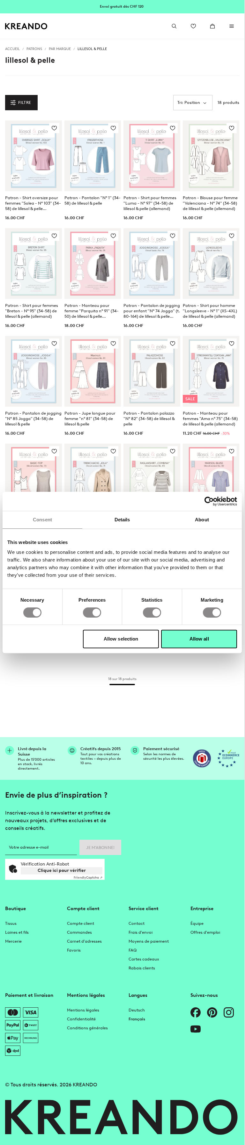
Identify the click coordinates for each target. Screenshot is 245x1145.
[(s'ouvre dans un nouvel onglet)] (202, 758)
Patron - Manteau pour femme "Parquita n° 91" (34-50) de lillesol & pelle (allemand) (91, 311)
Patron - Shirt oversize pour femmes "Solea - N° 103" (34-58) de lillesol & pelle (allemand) (33, 203)
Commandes (79, 932)
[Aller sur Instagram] (229, 1012)
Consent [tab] (42, 519)
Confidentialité (81, 1019)
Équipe (197, 923)
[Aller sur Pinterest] (212, 1012)
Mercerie (13, 941)
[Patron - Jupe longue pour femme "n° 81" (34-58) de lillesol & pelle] (92, 371)
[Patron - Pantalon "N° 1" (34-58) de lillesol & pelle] (92, 155)
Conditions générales (87, 1027)
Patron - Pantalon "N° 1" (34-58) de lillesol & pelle (92, 200)
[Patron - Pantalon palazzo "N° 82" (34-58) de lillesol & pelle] (151, 371)
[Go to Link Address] (122, 6)
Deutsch (137, 1010)
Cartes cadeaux (144, 959)
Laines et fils (17, 932)
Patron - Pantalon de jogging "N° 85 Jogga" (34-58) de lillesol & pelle (33, 418)
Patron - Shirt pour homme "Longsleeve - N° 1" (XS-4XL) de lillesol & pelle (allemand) (210, 311)
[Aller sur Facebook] (195, 1012)
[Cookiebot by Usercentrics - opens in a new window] (209, 501)
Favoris (74, 950)
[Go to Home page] (26, 26)
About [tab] (202, 519)
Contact (137, 923)
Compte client (80, 923)
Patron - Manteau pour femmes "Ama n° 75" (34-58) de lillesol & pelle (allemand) (210, 418)
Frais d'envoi (140, 932)
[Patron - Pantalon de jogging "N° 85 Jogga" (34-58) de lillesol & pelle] (33, 371)
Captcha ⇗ (88, 877)
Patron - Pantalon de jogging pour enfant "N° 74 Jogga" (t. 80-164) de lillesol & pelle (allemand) (151, 311)
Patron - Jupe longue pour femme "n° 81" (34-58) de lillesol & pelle (89, 418)
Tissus (11, 923)
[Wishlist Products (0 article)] (193, 26)
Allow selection (121, 638)
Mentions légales (83, 1010)
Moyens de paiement (149, 941)
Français (137, 1019)
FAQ (133, 950)
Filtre (24, 102)
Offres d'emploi (205, 932)
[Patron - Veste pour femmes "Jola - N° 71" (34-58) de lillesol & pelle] (92, 479)
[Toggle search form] (174, 26)
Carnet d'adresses (84, 941)
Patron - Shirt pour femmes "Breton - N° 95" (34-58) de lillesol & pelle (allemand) (31, 311)
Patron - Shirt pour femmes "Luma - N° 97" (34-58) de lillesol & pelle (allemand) (149, 203)
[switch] (92, 612)
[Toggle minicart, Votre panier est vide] (212, 26)
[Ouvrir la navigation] (231, 26)
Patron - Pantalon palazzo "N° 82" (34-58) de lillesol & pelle (148, 418)
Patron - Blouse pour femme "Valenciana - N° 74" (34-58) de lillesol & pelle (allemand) (210, 203)
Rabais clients (142, 968)
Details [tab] (122, 519)
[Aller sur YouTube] (195, 1029)
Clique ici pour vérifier (62, 870)
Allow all (199, 638)
